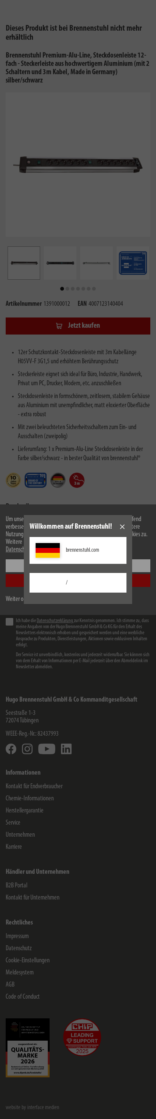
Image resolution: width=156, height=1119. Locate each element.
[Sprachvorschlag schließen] (122, 527)
